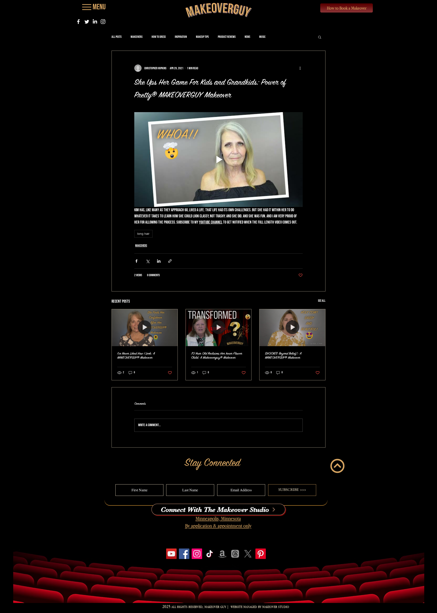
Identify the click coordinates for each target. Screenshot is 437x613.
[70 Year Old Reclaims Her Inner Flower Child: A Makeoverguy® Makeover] (219, 327)
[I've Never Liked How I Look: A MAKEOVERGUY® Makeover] (145, 327)
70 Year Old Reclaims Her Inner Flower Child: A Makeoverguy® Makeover (216, 356)
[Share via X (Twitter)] (147, 261)
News (247, 37)
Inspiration (181, 37)
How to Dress (159, 37)
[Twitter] (87, 22)
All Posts (117, 37)
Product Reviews (227, 37)
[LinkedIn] (95, 22)
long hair (143, 233)
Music (262, 37)
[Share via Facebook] (136, 261)
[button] (320, 37)
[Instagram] (103, 22)
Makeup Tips (202, 37)
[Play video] (218, 159)
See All (321, 301)
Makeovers (136, 37)
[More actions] (300, 68)
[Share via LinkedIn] (159, 261)
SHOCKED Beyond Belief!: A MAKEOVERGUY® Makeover (283, 356)
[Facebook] (78, 22)
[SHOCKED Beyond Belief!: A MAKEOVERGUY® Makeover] (292, 327)
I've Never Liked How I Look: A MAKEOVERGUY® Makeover (136, 356)
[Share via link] (170, 261)
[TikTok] (209, 554)
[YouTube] (171, 554)
